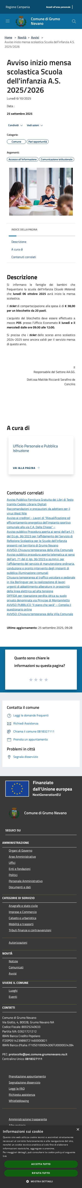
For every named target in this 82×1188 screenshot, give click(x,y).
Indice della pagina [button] (24, 229)
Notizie (13, 961)
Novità (22, 37)
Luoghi (13, 990)
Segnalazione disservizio (24, 1082)
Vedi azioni (33, 125)
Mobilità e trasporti (21, 924)
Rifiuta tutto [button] (41, 1173)
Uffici (12, 862)
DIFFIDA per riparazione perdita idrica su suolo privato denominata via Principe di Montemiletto (38, 597)
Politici (13, 875)
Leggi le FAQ (17, 1088)
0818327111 (33, 1058)
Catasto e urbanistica (22, 918)
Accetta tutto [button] (41, 1164)
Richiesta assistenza (22, 1094)
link (5, 1156)
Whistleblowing (19, 1100)
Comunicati (16, 967)
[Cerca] (74, 21)
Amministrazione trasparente (28, 1119)
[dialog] (41, 1156)
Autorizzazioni (18, 942)
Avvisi (35, 37)
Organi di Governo (20, 850)
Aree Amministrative (22, 856)
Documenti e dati (20, 887)
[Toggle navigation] (7, 21)
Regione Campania (18, 7)
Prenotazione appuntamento (27, 1076)
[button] (41, 1181)
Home (8, 37)
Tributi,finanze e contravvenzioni (30, 930)
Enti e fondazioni (20, 868)
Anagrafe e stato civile (23, 905)
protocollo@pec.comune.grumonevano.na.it (38, 1054)
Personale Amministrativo (26, 881)
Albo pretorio (17, 1125)
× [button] (77, 1129)
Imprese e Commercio (23, 912)
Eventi (13, 996)
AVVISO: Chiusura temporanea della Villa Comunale (40, 550)
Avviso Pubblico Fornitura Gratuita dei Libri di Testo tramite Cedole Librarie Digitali (40, 501)
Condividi (13, 125)
